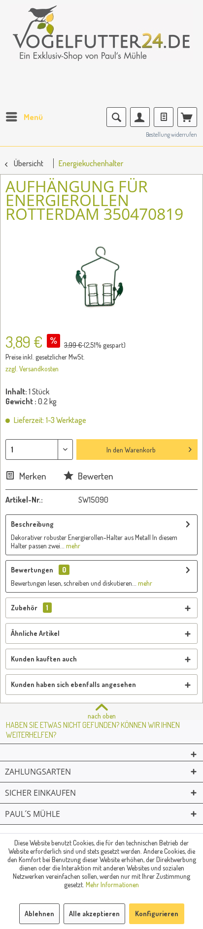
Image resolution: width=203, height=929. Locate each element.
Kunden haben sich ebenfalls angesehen (73, 684)
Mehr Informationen (112, 884)
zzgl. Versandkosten (32, 368)
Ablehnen (39, 913)
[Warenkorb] (187, 117)
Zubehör (29, 607)
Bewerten (94, 476)
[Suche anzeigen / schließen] (116, 117)
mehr (72, 545)
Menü (33, 117)
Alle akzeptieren (94, 913)
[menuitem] (24, 117)
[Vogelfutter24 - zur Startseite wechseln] (101, 39)
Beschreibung (32, 524)
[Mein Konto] (140, 117)
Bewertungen (32, 570)
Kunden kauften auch (44, 659)
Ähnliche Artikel (35, 633)
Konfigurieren (156, 913)
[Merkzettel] (163, 117)
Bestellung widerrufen (171, 134)
